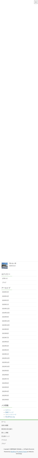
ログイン (8, 410)
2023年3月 (5, 346)
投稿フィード (9, 412)
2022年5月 (5, 387)
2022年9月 (5, 370)
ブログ (4, 282)
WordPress (13, 451)
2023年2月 (5, 350)
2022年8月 (5, 375)
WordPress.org (10, 417)
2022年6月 (5, 383)
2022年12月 (6, 358)
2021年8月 (5, 399)
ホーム (3, 422)
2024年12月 (6, 308)
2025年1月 (5, 304)
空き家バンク (5, 436)
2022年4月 (5, 391)
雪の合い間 (12, 263)
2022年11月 (5, 362)
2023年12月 (6, 321)
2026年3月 (5, 292)
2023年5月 (5, 341)
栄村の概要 (4, 425)
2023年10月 (6, 325)
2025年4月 (5, 296)
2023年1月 (5, 354)
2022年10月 (6, 366)
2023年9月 (5, 329)
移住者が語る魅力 (6, 429)
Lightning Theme (22, 451)
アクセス (4, 440)
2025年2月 (5, 300)
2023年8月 (5, 333)
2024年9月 (5, 317)
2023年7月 (5, 337)
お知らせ (5, 278)
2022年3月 (5, 395)
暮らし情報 (4, 432)
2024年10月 (6, 312)
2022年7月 (5, 379)
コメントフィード (10, 414)
